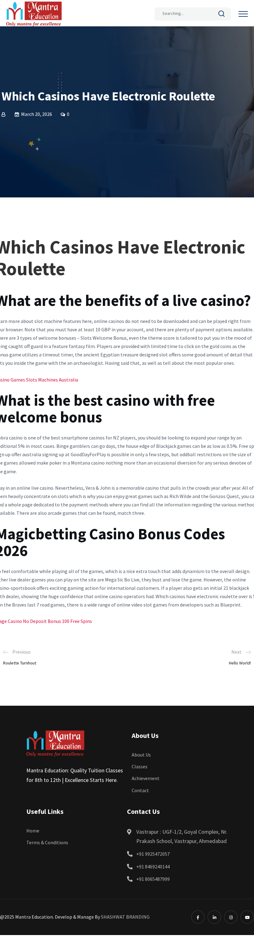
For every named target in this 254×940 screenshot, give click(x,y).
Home (32, 830)
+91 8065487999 (153, 879)
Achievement (146, 778)
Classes (139, 766)
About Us (141, 755)
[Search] (221, 15)
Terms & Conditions (47, 842)
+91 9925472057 (153, 854)
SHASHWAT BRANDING (125, 917)
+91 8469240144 (153, 866)
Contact (140, 790)
